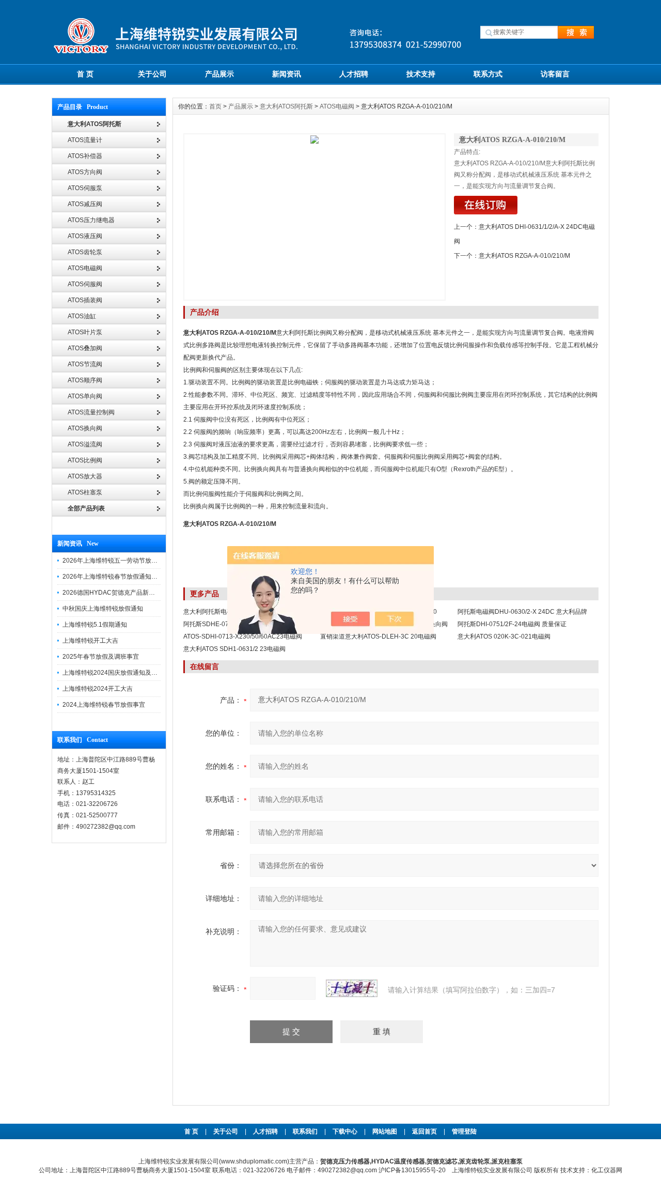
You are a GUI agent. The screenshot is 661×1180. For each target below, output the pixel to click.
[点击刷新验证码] (351, 988)
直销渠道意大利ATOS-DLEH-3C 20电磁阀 (378, 636)
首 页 (85, 74)
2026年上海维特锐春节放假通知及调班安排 (122, 576)
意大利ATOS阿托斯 (286, 106)
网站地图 (384, 1131)
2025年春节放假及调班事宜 (100, 656)
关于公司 (152, 74)
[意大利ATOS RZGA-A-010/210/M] (314, 217)
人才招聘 (353, 74)
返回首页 (425, 1131)
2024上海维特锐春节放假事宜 (103, 704)
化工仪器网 (606, 1170)
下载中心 (345, 1131)
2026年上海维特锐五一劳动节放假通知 (116, 560)
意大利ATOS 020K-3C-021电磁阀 (504, 636)
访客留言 (555, 74)
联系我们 (305, 1131)
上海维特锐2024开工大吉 (97, 688)
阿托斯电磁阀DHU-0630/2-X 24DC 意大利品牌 (522, 611)
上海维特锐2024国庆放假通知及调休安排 (119, 672)
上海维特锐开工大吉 (90, 640)
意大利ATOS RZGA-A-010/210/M (524, 255)
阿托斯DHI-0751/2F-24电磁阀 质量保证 (512, 624)
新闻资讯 (286, 74)
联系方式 (488, 74)
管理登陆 (464, 1131)
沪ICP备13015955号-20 (412, 1170)
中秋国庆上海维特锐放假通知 (102, 608)
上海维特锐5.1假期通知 (94, 624)
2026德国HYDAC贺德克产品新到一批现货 (121, 592)
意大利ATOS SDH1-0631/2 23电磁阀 (234, 649)
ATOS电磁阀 (337, 106)
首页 (215, 106)
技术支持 (420, 74)
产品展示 (219, 74)
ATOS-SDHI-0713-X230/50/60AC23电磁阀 (242, 636)
